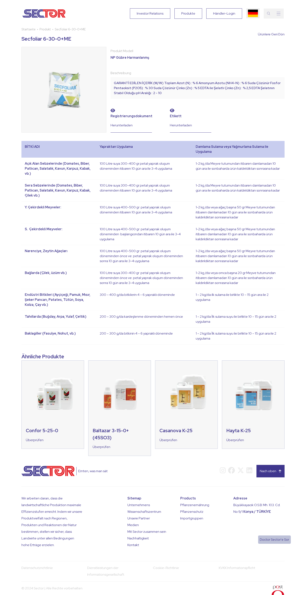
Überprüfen (35, 440)
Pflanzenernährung (194, 505)
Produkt (45, 29)
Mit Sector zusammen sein (146, 531)
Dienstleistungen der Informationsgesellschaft (105, 571)
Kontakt (133, 545)
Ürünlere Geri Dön (271, 34)
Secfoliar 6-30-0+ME (70, 29)
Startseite (28, 29)
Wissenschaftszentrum (144, 511)
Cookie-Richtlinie (166, 568)
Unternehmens (138, 505)
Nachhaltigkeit (138, 538)
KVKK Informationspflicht (237, 568)
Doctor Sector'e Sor (274, 539)
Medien (133, 525)
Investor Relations (150, 13)
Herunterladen (122, 125)
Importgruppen (191, 518)
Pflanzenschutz (191, 511)
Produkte (188, 13)
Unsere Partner (138, 518)
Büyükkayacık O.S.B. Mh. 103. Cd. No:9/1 (256, 508)
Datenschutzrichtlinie (37, 568)
